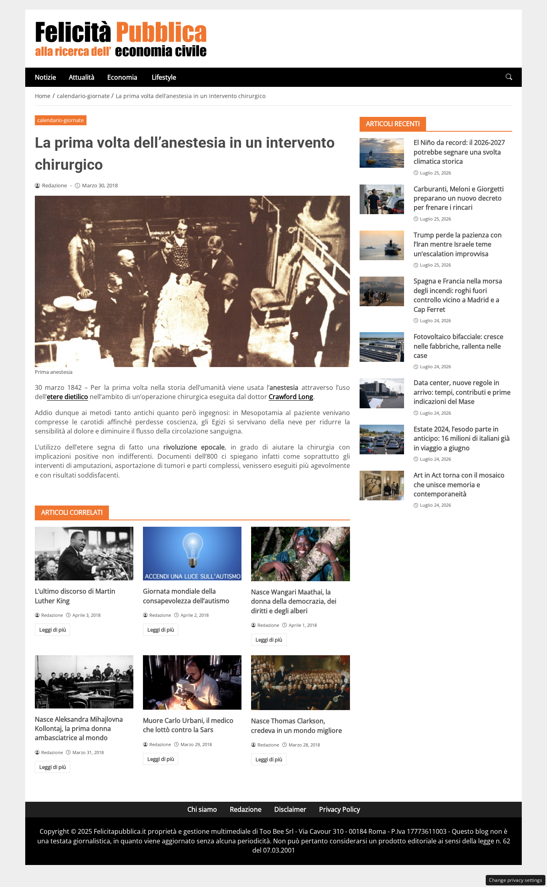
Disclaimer (290, 809)
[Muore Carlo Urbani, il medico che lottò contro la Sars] (192, 682)
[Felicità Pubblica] (121, 38)
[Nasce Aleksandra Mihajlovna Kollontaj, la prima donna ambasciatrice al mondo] (84, 681)
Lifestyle (164, 77)
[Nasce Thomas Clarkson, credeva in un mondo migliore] (300, 682)
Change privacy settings (515, 880)
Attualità (82, 77)
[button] (509, 77)
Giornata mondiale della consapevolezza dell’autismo (186, 596)
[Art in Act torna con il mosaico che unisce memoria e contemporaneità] (382, 485)
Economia (123, 77)
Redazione (245, 809)
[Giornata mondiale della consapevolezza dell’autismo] (192, 553)
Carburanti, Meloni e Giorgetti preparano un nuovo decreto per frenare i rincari (459, 198)
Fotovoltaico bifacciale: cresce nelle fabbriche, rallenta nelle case (458, 346)
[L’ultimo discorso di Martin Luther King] (84, 553)
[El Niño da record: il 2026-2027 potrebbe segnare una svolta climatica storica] (382, 153)
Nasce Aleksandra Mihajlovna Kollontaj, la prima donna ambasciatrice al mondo (79, 729)
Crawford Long (291, 396)
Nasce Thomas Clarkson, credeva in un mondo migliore (296, 725)
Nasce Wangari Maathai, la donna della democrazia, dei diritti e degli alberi (293, 601)
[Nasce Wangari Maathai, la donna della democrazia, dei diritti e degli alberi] (300, 554)
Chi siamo (202, 809)
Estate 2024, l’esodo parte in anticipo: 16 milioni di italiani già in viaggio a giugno (462, 438)
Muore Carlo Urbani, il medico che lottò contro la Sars (188, 725)
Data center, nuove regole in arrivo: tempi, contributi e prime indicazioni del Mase (462, 392)
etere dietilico (67, 396)
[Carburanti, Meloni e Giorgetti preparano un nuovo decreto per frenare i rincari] (382, 199)
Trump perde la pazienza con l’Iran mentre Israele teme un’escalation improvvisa (458, 244)
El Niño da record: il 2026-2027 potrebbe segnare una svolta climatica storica (459, 152)
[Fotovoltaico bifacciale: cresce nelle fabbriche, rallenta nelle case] (382, 347)
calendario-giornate (60, 120)
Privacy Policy (339, 809)
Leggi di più (52, 629)
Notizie (45, 77)
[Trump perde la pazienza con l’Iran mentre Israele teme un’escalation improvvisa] (382, 245)
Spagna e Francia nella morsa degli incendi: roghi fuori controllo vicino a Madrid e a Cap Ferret (458, 295)
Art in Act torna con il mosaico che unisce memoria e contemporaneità (459, 484)
